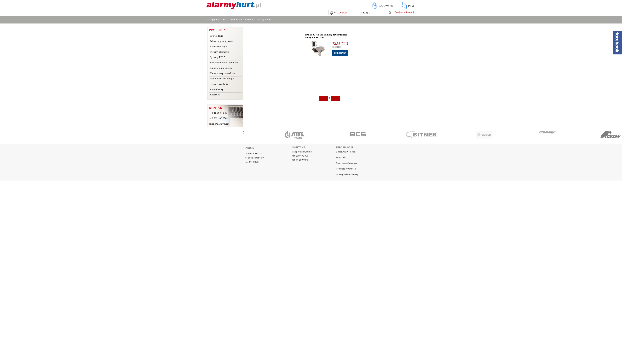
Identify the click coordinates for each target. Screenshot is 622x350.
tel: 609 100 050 (300, 156)
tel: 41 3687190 (300, 160)
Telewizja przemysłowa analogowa (237, 19)
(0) (340, 12)
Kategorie (212, 19)
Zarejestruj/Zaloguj (404, 12)
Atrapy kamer (264, 19)
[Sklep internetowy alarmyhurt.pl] (234, 7)
